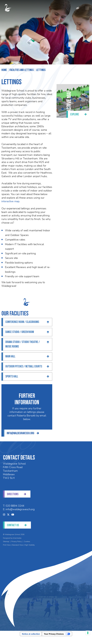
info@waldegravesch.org (20, 433)
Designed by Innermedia (12, 538)
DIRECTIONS (12, 494)
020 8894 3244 (15, 506)
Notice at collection (31, 634)
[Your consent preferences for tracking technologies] (88, 633)
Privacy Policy (16, 541)
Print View (7, 545)
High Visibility (30, 545)
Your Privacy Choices (54, 634)
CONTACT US (13, 525)
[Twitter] (8, 514)
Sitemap (6, 541)
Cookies (27, 541)
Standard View (17, 545)
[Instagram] (4, 514)
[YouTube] (12, 514)
